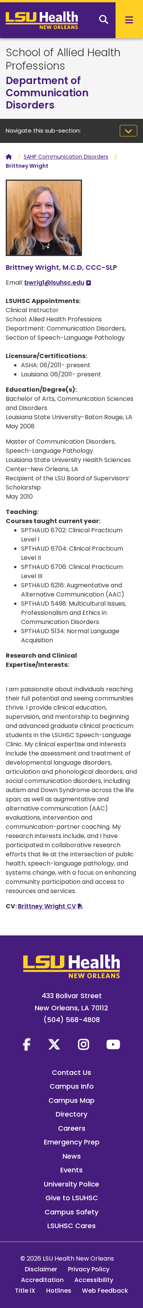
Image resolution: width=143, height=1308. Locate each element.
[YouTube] (113, 1044)
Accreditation (42, 1280)
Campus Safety (71, 1212)
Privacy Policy (88, 1269)
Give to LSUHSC (71, 1198)
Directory (71, 1114)
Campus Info (72, 1086)
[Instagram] (83, 1044)
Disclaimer (41, 1269)
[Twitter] (54, 1044)
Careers (71, 1128)
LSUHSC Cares (71, 1225)
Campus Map (71, 1100)
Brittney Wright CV (47, 906)
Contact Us (71, 1072)
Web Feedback (105, 1290)
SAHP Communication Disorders (66, 156)
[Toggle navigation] (128, 130)
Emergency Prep (72, 1142)
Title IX (25, 1290)
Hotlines (58, 1290)
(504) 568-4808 (71, 1019)
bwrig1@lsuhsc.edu (54, 282)
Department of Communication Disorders (47, 93)
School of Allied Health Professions (63, 59)
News (72, 1156)
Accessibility (93, 1280)
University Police (71, 1184)
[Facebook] (27, 1044)
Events (71, 1170)
